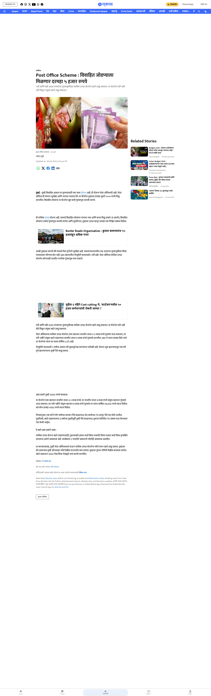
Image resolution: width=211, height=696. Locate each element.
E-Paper (62, 694)
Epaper (15, 11)
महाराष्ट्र (114, 11)
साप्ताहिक (82, 11)
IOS (66, 487)
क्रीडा (62, 11)
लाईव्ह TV (148, 694)
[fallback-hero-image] (139, 152)
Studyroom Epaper (99, 11)
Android (58, 487)
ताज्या (24, 11)
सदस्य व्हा (47, 461)
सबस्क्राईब (173, 4)
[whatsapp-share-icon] (38, 169)
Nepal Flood (36, 11)
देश (47, 11)
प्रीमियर (152, 11)
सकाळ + (185, 11)
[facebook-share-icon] (48, 169)
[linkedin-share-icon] (53, 169)
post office (42, 496)
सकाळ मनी (140, 11)
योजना (83, 193)
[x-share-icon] (43, 169)
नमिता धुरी (40, 156)
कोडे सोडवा (55, 467)
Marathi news (51, 478)
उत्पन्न (47, 218)
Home (21, 694)
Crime (71, 11)
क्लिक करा (83, 472)
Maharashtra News (96, 478)
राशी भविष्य (173, 11)
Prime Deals (187, 4)
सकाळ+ (190, 694)
